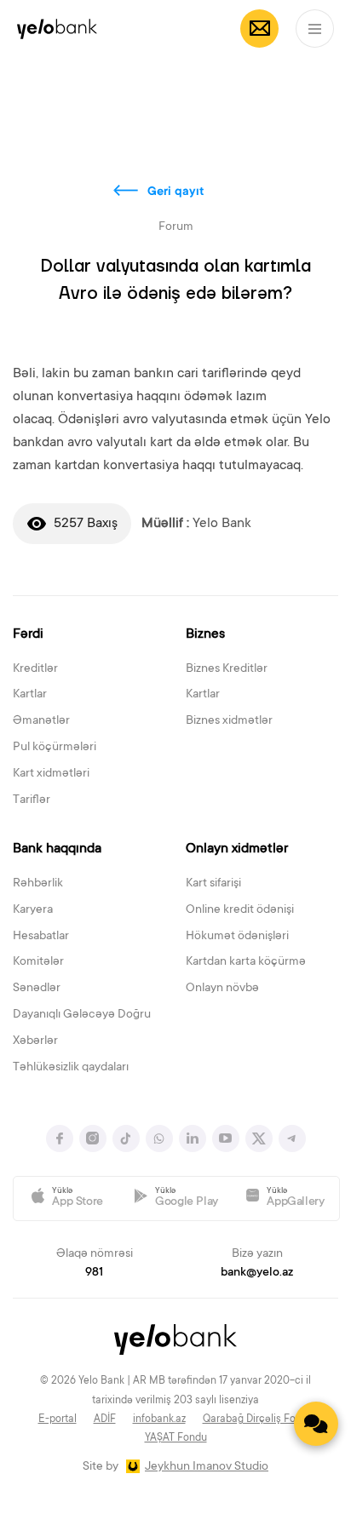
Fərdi (28, 634)
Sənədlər (36, 988)
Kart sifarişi (213, 884)
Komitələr (38, 962)
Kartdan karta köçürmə (246, 962)
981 (94, 1273)
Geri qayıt (175, 192)
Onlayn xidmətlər (237, 849)
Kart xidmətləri (51, 774)
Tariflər (31, 800)
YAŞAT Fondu (176, 1438)
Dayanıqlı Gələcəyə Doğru (82, 1015)
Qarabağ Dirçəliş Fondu (258, 1419)
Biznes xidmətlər (229, 721)
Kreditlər (35, 669)
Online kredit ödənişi (240, 910)
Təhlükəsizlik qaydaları (71, 1068)
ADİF (105, 1419)
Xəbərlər (35, 1041)
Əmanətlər (41, 721)
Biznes (205, 634)
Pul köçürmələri (54, 747)
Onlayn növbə (222, 988)
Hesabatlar (41, 936)
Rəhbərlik (38, 884)
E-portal (57, 1419)
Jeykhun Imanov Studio (206, 1467)
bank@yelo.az (257, 1273)
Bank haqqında (57, 849)
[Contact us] (316, 1424)
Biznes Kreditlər (227, 669)
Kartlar (30, 695)
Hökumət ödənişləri (237, 936)
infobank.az (159, 1419)
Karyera (33, 910)
